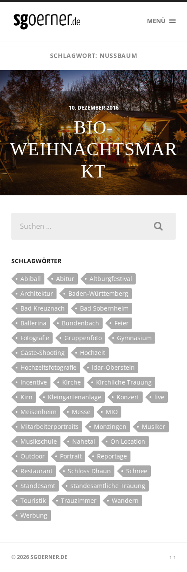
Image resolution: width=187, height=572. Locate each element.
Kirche (71, 382)
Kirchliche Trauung (124, 382)
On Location (127, 441)
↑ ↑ (172, 557)
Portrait (71, 456)
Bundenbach (80, 323)
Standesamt (37, 486)
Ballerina (33, 323)
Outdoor (32, 456)
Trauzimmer (79, 500)
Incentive (33, 382)
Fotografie (34, 338)
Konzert (128, 397)
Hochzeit (92, 352)
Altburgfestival (111, 278)
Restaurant (36, 471)
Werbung (33, 515)
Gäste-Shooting (42, 352)
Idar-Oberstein (113, 367)
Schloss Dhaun (89, 471)
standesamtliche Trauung (107, 486)
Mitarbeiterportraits (49, 426)
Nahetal (83, 441)
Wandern (125, 500)
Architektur (36, 293)
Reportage (112, 456)
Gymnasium (134, 338)
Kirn (26, 397)
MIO (112, 412)
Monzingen (110, 426)
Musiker (153, 426)
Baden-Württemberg (98, 293)
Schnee (136, 471)
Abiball (30, 278)
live (159, 397)
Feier (121, 323)
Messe (81, 412)
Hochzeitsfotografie (48, 367)
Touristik (33, 500)
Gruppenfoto (83, 338)
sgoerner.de (48, 557)
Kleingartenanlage (74, 397)
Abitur (65, 278)
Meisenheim (38, 412)
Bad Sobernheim (104, 308)
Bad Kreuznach (42, 308)
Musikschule (38, 441)
